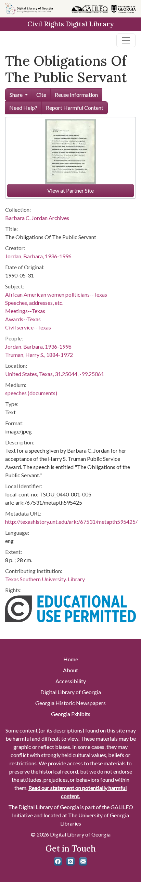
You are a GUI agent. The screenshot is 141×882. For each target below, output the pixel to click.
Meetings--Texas (25, 311)
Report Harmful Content (74, 107)
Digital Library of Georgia (70, 692)
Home (70, 659)
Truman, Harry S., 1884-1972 (39, 354)
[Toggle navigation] (126, 40)
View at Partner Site (70, 190)
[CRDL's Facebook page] (58, 861)
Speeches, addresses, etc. (34, 302)
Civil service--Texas (28, 327)
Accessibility (70, 681)
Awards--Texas (23, 319)
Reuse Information (76, 94)
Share (16, 94)
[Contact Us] (83, 861)
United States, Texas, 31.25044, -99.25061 (54, 374)
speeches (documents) (31, 393)
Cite (41, 94)
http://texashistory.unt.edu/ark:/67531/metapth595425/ (71, 521)
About (70, 670)
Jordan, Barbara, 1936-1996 (38, 256)
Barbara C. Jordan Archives (37, 218)
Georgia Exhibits (70, 714)
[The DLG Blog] (70, 861)
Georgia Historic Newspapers (70, 703)
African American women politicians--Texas (56, 294)
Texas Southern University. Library (45, 579)
